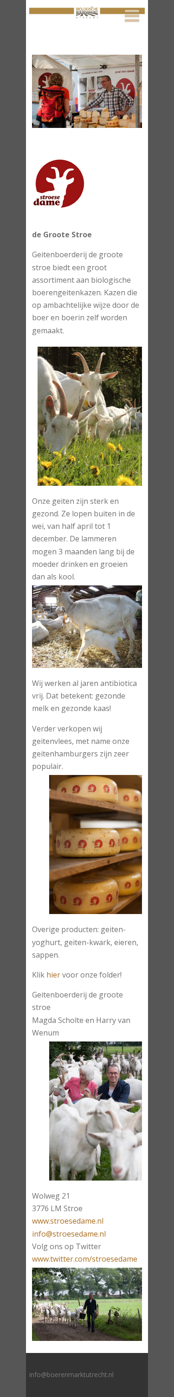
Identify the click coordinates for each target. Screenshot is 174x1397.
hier (53, 975)
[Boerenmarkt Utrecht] (87, 23)
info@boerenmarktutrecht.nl (71, 1374)
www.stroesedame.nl (67, 1221)
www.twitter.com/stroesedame (84, 1259)
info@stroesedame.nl (69, 1234)
